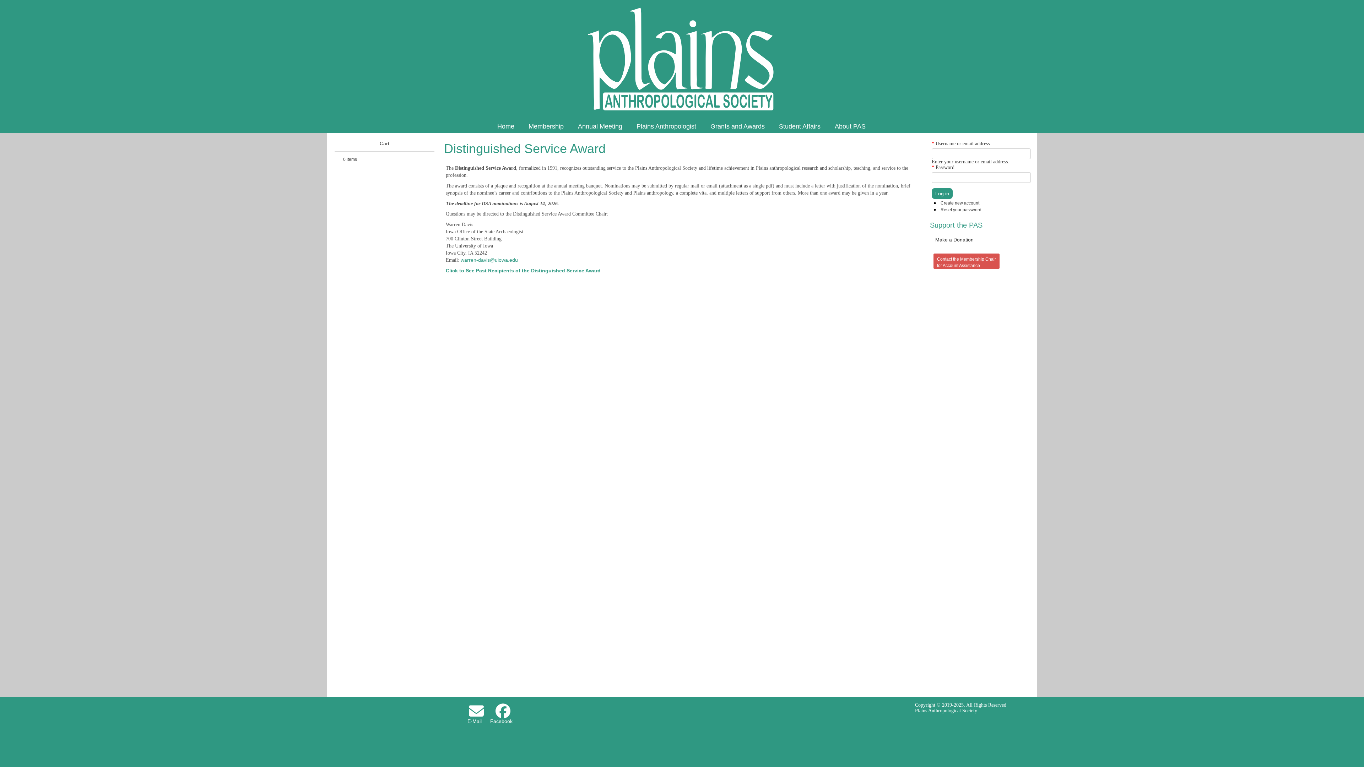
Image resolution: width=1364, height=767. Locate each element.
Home (505, 126)
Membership (546, 126)
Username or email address (961, 143)
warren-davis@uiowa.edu (489, 260)
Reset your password (961, 209)
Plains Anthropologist (666, 126)
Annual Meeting (600, 126)
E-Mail (474, 721)
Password (943, 167)
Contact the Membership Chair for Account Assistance (966, 262)
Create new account (960, 203)
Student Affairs (800, 126)
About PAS (850, 126)
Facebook (501, 721)
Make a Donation (954, 240)
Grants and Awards (737, 126)
